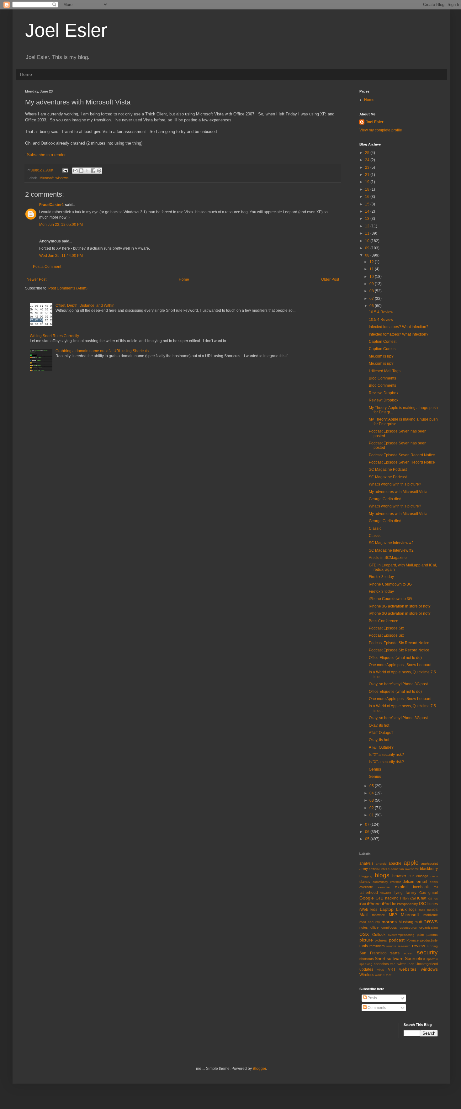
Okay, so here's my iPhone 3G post (398, 684)
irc (394, 904)
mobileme (430, 915)
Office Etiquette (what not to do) (395, 657)
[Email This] (75, 170)
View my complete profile (380, 130)
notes (363, 927)
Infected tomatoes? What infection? (398, 327)
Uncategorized (427, 964)
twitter (401, 964)
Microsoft (47, 178)
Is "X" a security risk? (386, 754)
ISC (422, 903)
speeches (381, 964)
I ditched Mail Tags (384, 371)
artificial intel (377, 869)
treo (392, 964)
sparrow (432, 959)
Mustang (406, 922)
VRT (391, 969)
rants (363, 946)
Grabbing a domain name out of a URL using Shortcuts (102, 351)
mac (422, 909)
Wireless (366, 975)
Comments (376, 1008)
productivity (429, 940)
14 (367, 211)
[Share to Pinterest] (99, 170)
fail (436, 887)
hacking (392, 898)
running (432, 946)
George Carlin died (385, 499)
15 (367, 204)
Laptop (387, 909)
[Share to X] (87, 170)
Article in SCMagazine (388, 557)
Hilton (404, 898)
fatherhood (368, 892)
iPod (386, 903)
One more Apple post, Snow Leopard (400, 665)
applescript (429, 863)
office (374, 927)
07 (372, 298)
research (404, 946)
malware (378, 915)
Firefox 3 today (381, 577)
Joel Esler (66, 30)
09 (367, 248)
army (363, 869)
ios (436, 898)
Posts (372, 998)
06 (372, 306)
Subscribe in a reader (46, 154)
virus (380, 969)
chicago (422, 876)
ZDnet (387, 975)
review (418, 945)
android (381, 863)
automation (396, 869)
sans (395, 952)
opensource (408, 927)
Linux (401, 909)
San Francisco (373, 953)
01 (372, 815)
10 (367, 241)
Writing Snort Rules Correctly (54, 336)
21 (367, 174)
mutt (418, 922)
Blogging (365, 876)
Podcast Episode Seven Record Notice (402, 455)
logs (412, 909)
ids (430, 898)
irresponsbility (407, 904)
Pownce (412, 940)
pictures (381, 940)
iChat (421, 898)
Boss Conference (383, 621)
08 (367, 255)
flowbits (385, 892)
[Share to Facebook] (93, 170)
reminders (377, 946)
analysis (366, 863)
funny (410, 892)
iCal (413, 898)
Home (26, 74)
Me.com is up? (381, 356)
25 (367, 153)
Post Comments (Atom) (67, 288)
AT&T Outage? (381, 732)
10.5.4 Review (381, 312)
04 (372, 793)
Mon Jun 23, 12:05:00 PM (61, 224)
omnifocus (389, 927)
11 (367, 233)
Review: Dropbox (383, 393)
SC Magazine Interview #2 (391, 543)
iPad (362, 904)
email (421, 881)
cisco (434, 876)
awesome (412, 869)
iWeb (363, 909)
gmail (433, 892)
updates (366, 969)
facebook (421, 887)
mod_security (369, 922)
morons (389, 921)
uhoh (410, 964)
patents (432, 935)
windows (62, 178)
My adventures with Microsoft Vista (398, 492)
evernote (366, 887)
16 (367, 196)
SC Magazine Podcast (388, 469)
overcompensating (401, 935)
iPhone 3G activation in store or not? (400, 606)
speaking (366, 964)
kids (373, 909)
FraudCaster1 (51, 205)
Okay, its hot (379, 725)
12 (367, 226)
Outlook (378, 934)
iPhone (374, 903)
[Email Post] (65, 170)
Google (366, 897)
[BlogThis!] (81, 170)
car (411, 876)
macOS (432, 909)
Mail (363, 914)
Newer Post (36, 279)
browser (399, 876)
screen (408, 953)
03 (372, 800)
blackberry (429, 869)
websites (407, 969)
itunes (432, 904)
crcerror (395, 881)
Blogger (259, 1068)
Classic (375, 528)
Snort (380, 958)
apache (395, 863)
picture (366, 939)
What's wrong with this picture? (395, 484)
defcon (408, 881)
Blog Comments (382, 378)
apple (411, 862)
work (378, 975)
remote (391, 946)
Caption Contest (382, 341)
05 (372, 786)
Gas (422, 892)
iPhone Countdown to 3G (390, 584)
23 (367, 167)
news (430, 921)
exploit (401, 886)
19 (367, 182)
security (427, 952)
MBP (393, 915)
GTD (380, 898)
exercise (384, 887)
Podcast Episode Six (386, 628)
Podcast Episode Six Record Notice (399, 643)
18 (367, 189)
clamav (364, 881)
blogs (382, 875)
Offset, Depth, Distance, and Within (85, 305)
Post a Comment (47, 266)
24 (367, 160)
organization (428, 927)
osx (364, 934)
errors (434, 881)
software (395, 958)
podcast (397, 939)
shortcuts (366, 959)
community (380, 881)
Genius (375, 769)
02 (372, 808)
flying (398, 892)
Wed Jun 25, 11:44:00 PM (61, 255)
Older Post (330, 279)
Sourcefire (415, 958)
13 (367, 218)
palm (420, 935)
